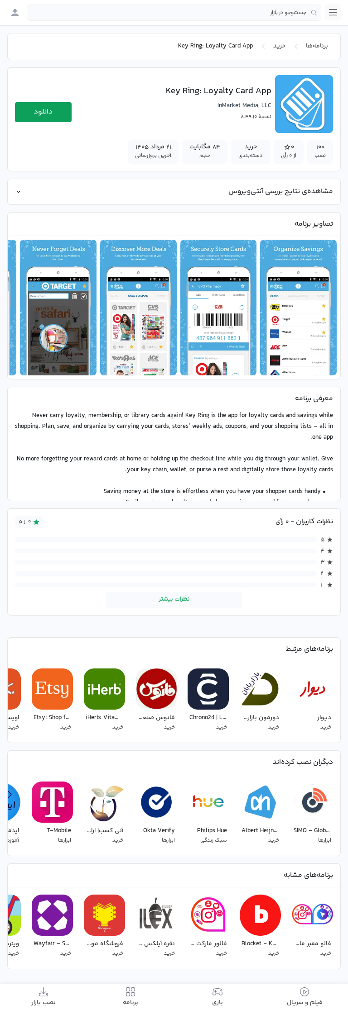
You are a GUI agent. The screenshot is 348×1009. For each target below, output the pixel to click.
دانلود (43, 112)
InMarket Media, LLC (244, 106)
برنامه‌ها (317, 46)
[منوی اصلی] (333, 12)
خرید (279, 46)
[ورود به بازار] (15, 13)
